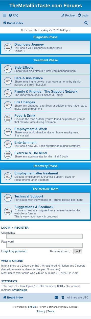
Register (21, 227)
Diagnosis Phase (45, 37)
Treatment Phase (45, 60)
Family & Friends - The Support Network (45, 91)
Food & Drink (24, 115)
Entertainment (25, 142)
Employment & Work (30, 129)
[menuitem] (13, 15)
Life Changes (24, 102)
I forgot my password (14, 251)
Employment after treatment (36, 173)
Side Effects (23, 67)
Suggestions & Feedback (33, 207)
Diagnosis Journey (29, 44)
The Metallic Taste (45, 189)
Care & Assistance (28, 78)
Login (5, 227)
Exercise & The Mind (30, 153)
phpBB (32, 306)
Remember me (59, 251)
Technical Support (28, 196)
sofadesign (19, 289)
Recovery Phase (46, 166)
